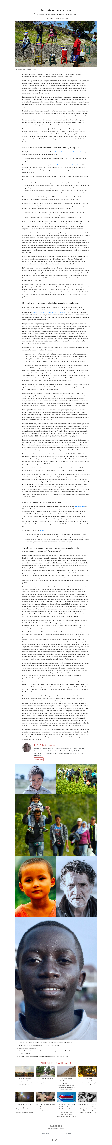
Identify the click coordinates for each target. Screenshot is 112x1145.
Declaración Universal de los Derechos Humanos (70, 152)
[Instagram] (59, 1140)
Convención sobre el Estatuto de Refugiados (65, 165)
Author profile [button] (39, 759)
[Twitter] (55, 1140)
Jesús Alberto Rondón (61, 18)
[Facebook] (52, 1140)
